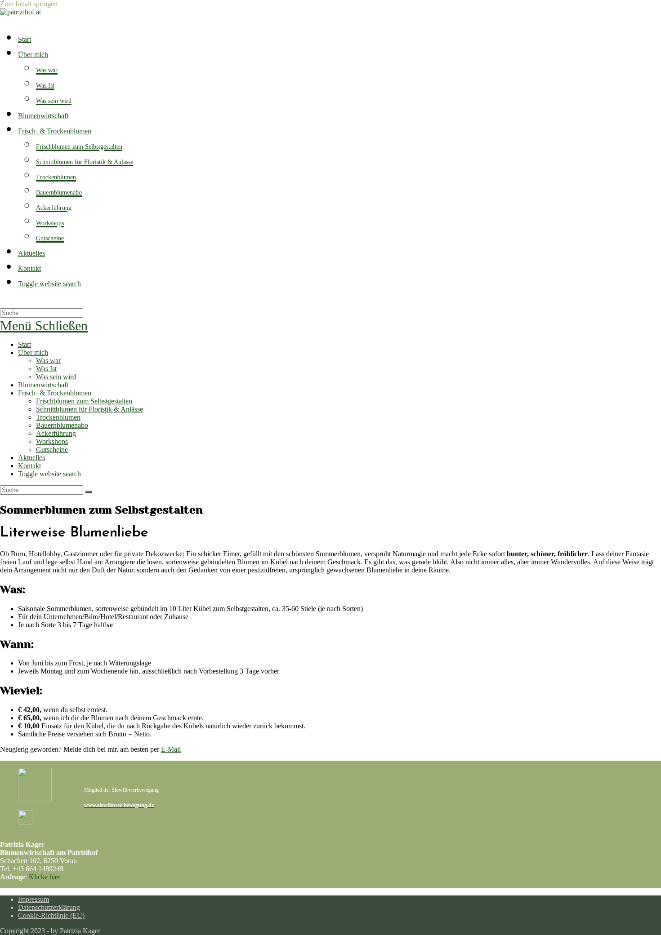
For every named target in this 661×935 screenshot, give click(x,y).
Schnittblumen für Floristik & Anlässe (89, 409)
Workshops (52, 441)
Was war (48, 360)
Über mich (33, 352)
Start (24, 344)
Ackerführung (56, 433)
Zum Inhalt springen (29, 4)
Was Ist (46, 368)
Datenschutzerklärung (49, 907)
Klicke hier (44, 877)
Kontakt (29, 466)
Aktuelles (31, 457)
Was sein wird (56, 377)
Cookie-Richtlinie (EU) (51, 915)
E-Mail (171, 749)
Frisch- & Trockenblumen (54, 393)
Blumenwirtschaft (43, 385)
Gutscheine (52, 449)
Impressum (33, 899)
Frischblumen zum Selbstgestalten (84, 401)
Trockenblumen (58, 417)
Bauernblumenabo (62, 425)
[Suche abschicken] (88, 492)
